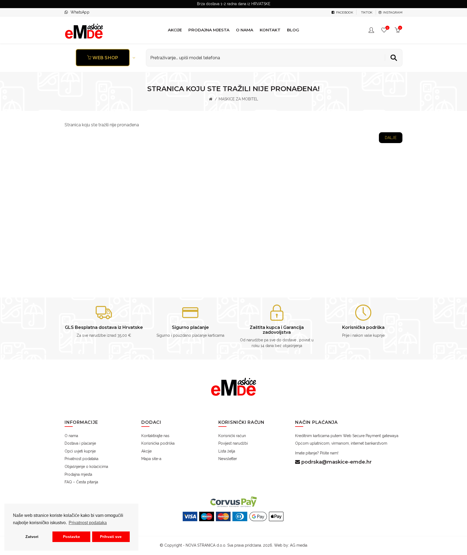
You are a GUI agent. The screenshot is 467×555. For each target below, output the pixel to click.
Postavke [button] (71, 536)
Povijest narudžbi (233, 443)
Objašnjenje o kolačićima (86, 466)
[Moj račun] (371, 30)
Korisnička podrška (158, 443)
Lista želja (226, 451)
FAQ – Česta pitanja (81, 482)
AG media (298, 545)
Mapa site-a (151, 459)
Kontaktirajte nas (155, 436)
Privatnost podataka (81, 459)
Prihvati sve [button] (111, 536)
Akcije (146, 451)
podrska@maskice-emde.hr (336, 462)
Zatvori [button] (31, 536)
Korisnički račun (232, 436)
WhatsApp (80, 12)
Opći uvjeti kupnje (80, 451)
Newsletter (227, 459)
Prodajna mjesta (78, 474)
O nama (71, 436)
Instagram (392, 12)
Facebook (344, 12)
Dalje (391, 138)
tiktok (366, 12)
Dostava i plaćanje (80, 443)
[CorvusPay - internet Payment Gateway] (233, 501)
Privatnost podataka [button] (88, 522)
